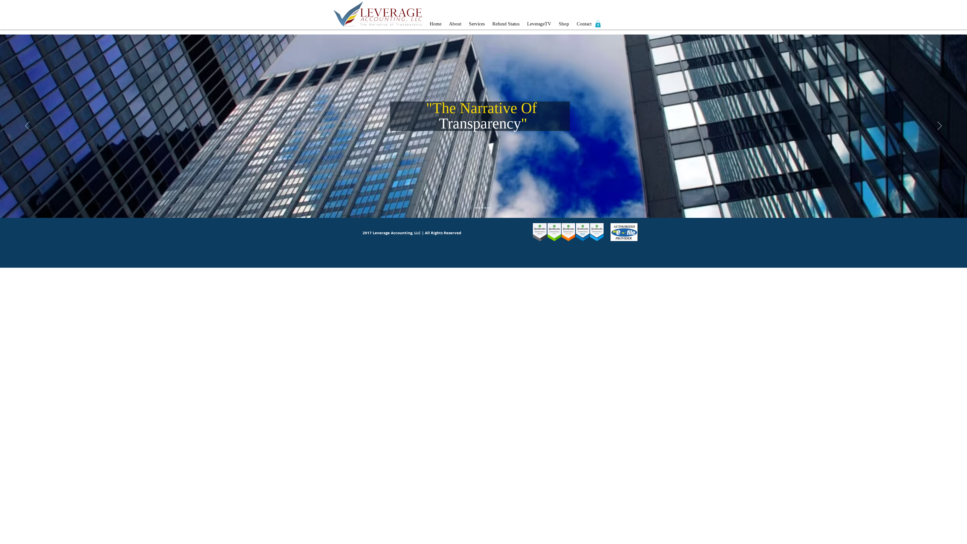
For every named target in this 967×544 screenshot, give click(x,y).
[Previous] (27, 126)
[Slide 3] (485, 208)
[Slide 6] (476, 208)
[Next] (940, 126)
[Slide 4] (482, 208)
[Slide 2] (488, 208)
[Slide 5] (491, 208)
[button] (598, 23)
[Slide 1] (479, 208)
